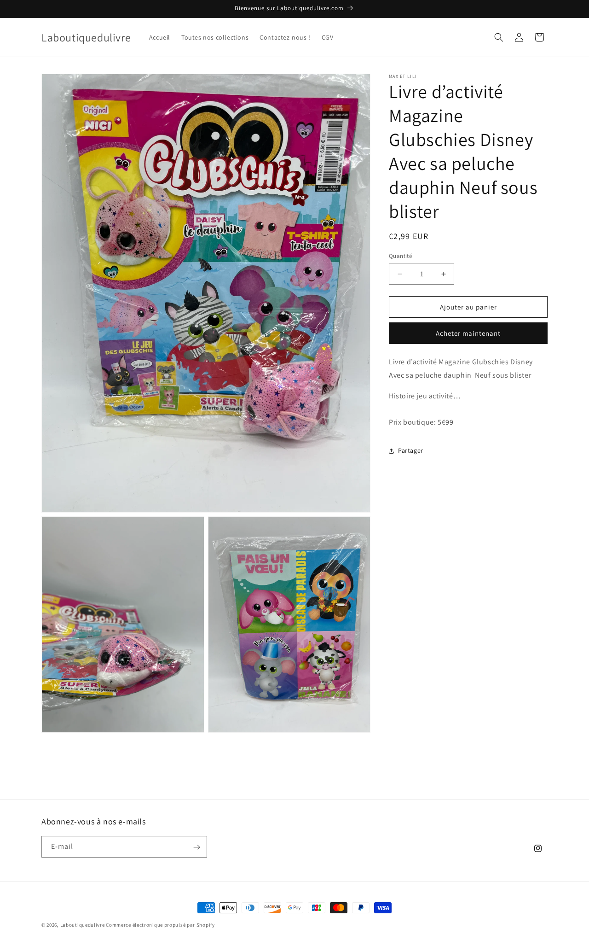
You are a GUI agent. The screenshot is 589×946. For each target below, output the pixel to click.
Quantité (400, 256)
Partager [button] (410, 451)
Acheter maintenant (468, 333)
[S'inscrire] (196, 847)
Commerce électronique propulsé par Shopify (160, 925)
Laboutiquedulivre (82, 925)
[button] (499, 37)
